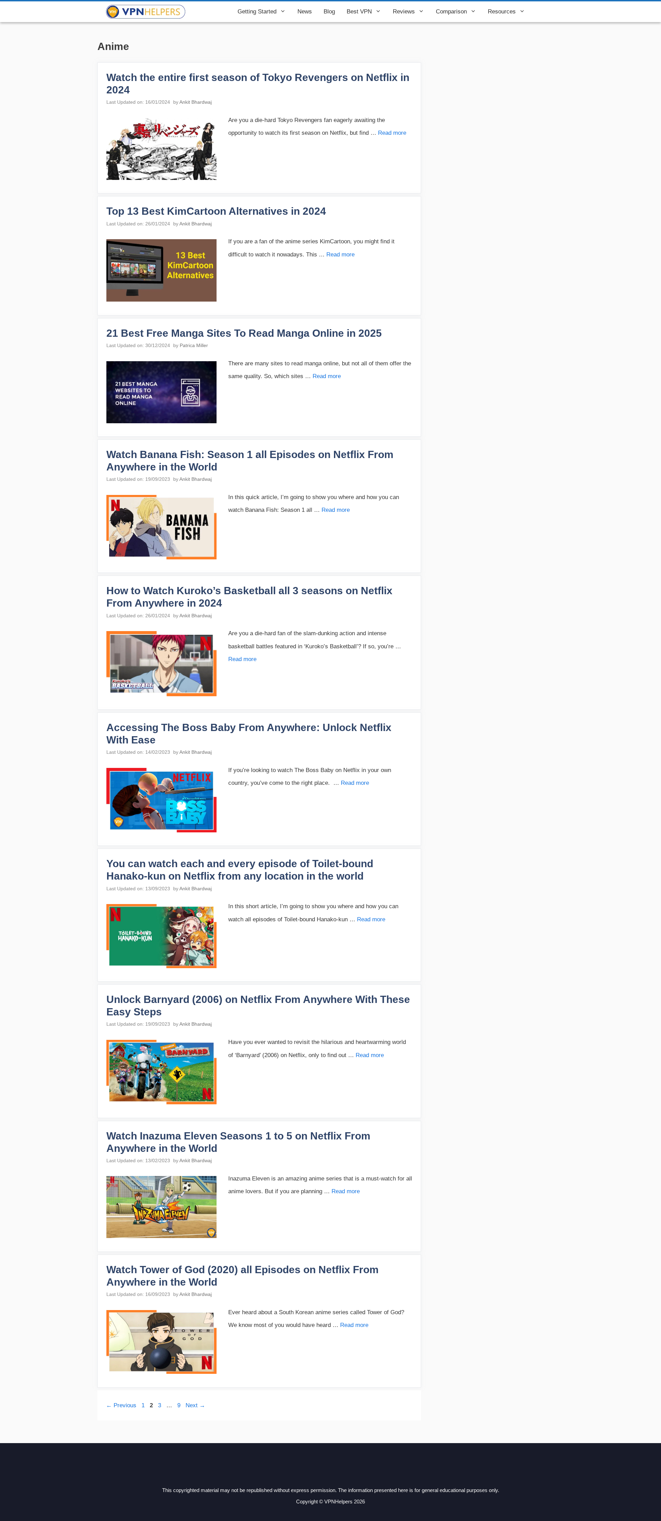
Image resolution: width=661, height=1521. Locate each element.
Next (195, 1405)
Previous (121, 1405)
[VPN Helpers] (145, 11)
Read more (392, 133)
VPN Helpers (208, 11)
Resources (502, 11)
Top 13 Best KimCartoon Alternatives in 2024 (216, 211)
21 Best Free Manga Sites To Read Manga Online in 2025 (244, 333)
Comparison (451, 11)
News (304, 11)
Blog (329, 11)
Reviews (404, 11)
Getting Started (257, 11)
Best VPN (359, 11)
